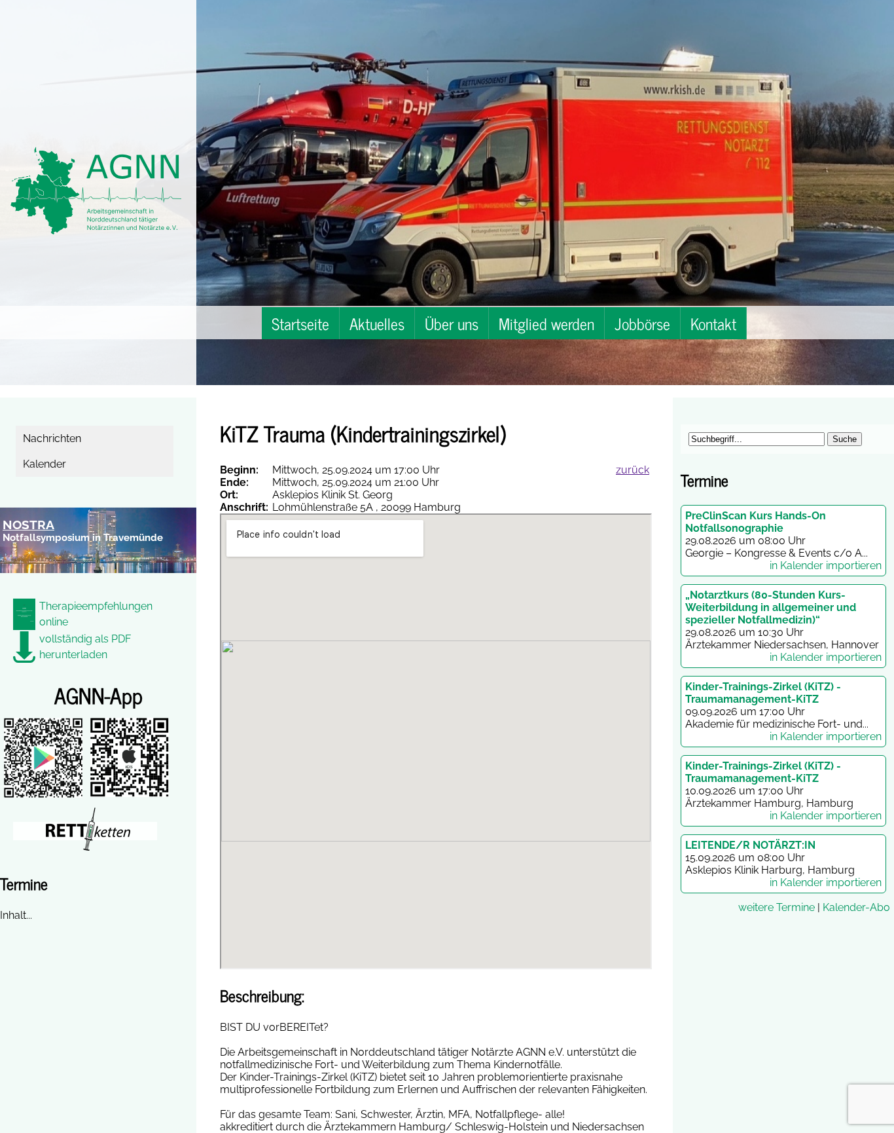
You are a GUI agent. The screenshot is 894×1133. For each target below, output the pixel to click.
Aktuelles (376, 323)
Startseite (300, 323)
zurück (632, 470)
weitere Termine (776, 907)
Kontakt (713, 323)
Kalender (46, 464)
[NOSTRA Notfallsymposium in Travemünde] (98, 581)
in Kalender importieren (826, 565)
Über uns (451, 323)
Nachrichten (53, 438)
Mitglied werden (546, 323)
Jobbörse (642, 323)
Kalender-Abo (856, 907)
